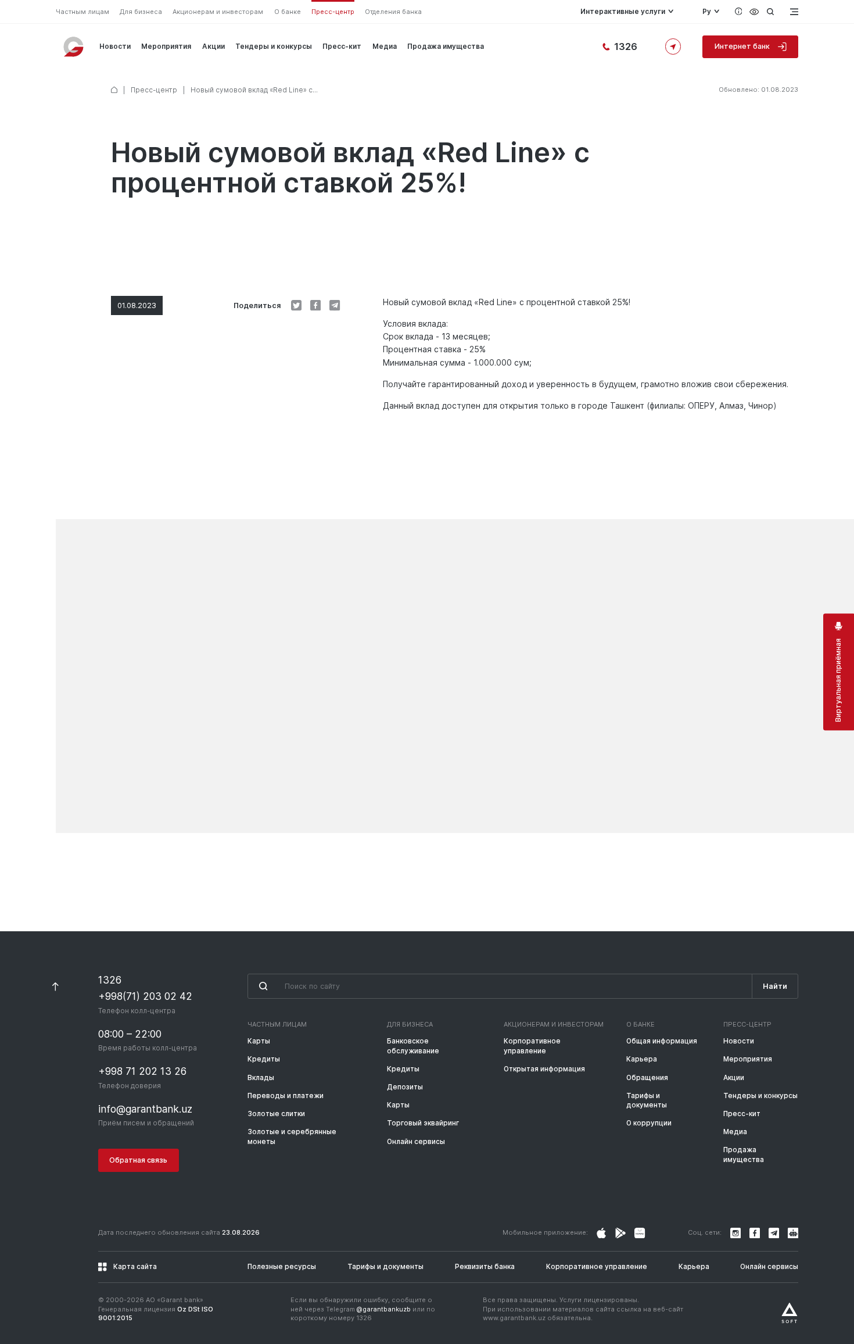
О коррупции (649, 1123)
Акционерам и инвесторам (218, 12)
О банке (287, 12)
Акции (213, 46)
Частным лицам (82, 12)
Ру (706, 12)
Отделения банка (393, 12)
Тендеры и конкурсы (273, 46)
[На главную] (74, 46)
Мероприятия (166, 46)
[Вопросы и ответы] (738, 11)
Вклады (260, 1078)
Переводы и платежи (285, 1096)
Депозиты (405, 1087)
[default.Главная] (114, 90)
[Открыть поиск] (770, 11)
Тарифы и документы (646, 1100)
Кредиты (263, 1059)
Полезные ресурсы (281, 1267)
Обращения (647, 1078)
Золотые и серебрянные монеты (291, 1136)
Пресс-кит (341, 46)
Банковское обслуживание (413, 1046)
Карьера (641, 1059)
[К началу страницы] (56, 986)
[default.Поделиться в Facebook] (315, 305)
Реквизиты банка (485, 1267)
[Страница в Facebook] (620, 1233)
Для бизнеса (141, 12)
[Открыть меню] (793, 11)
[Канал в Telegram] (774, 1233)
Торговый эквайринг (423, 1123)
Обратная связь (138, 1160)
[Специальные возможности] (754, 11)
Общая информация (661, 1041)
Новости (115, 46)
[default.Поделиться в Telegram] (334, 305)
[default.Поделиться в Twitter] (296, 305)
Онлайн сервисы (416, 1142)
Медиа (384, 46)
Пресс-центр (332, 12)
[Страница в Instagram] (601, 1233)
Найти (775, 986)
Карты (258, 1041)
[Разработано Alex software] (789, 1313)
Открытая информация (544, 1069)
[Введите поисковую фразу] (499, 986)
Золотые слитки (276, 1114)
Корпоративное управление (532, 1046)
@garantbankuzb (384, 1309)
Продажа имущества (445, 46)
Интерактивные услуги (622, 12)
